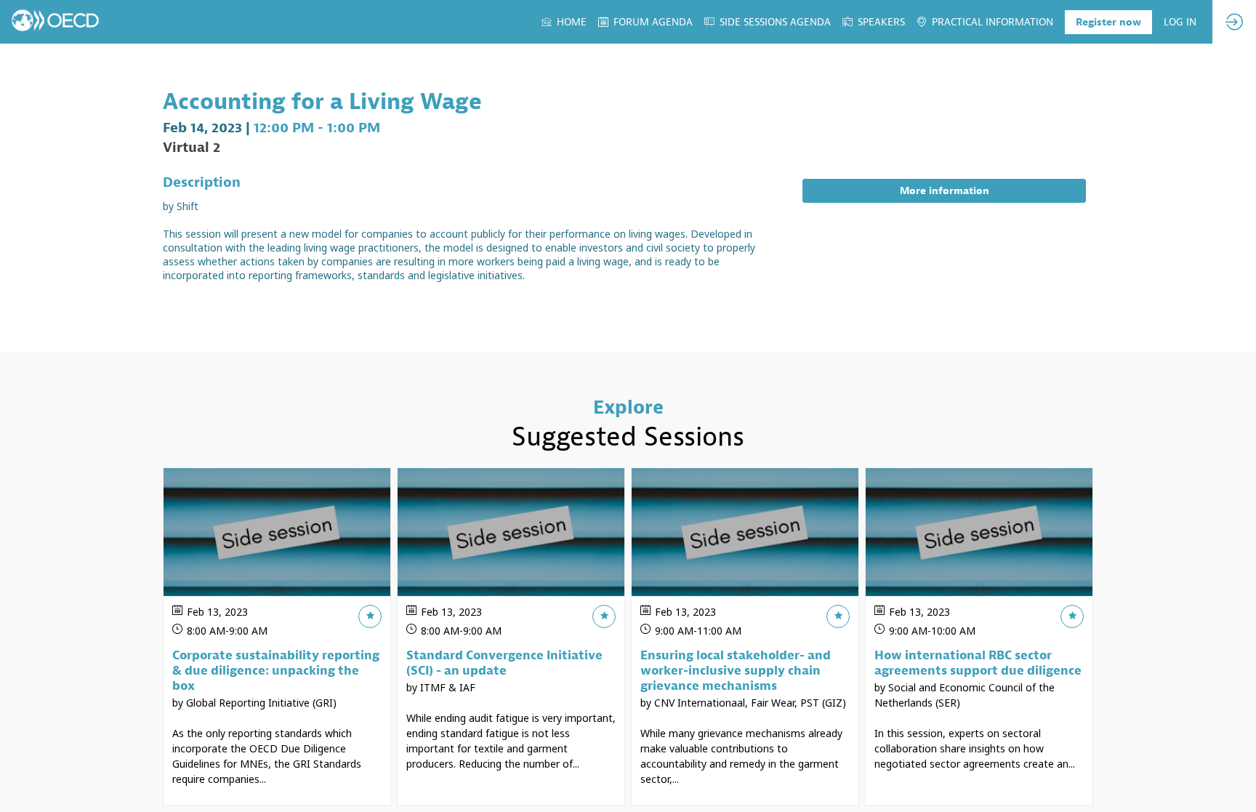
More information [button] (944, 191)
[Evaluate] (370, 616)
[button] (1108, 22)
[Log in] (1234, 22)
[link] (564, 22)
